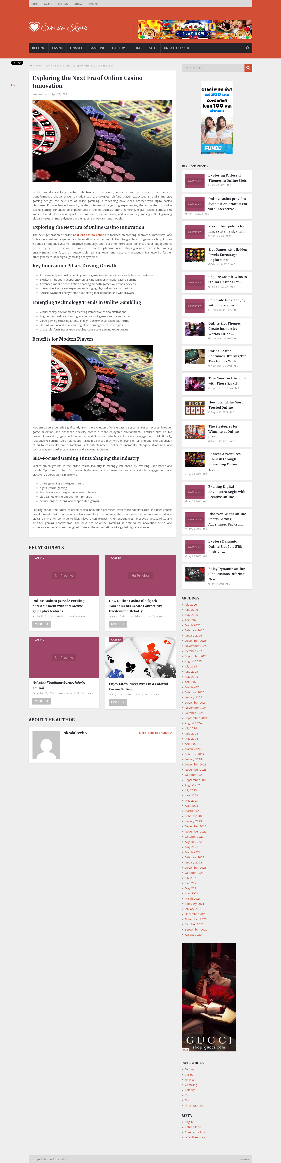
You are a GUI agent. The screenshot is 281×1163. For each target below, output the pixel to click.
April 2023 (191, 805)
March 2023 (193, 811)
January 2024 (193, 759)
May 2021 (191, 888)
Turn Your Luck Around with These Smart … (227, 380)
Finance (76, 48)
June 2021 (191, 883)
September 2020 (196, 929)
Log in (189, 1122)
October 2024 (194, 713)
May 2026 (191, 615)
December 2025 (195, 640)
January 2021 (193, 909)
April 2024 (191, 744)
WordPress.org (195, 1137)
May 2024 (191, 738)
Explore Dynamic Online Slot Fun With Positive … (225, 546)
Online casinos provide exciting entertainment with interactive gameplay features (58, 606)
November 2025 (196, 646)
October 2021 (194, 873)
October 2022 (194, 836)
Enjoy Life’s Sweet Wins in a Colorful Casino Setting (138, 686)
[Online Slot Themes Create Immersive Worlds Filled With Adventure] (196, 335)
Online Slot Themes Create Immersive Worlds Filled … (224, 329)
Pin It (14, 85)
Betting (63, 4)
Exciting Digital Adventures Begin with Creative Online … (226, 492)
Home (35, 4)
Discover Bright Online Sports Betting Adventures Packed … (227, 519)
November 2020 (196, 919)
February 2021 (194, 903)
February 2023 (194, 816)
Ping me (93, 4)
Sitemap (78, 4)
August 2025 (193, 661)
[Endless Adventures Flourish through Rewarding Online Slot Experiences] (196, 465)
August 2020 (193, 934)
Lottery (119, 48)
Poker (137, 48)
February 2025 (194, 692)
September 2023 (196, 780)
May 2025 (191, 677)
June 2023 (191, 795)
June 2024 (191, 733)
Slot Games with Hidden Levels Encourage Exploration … (227, 255)
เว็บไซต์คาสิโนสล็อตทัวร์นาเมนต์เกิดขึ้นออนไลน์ (58, 685)
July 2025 (191, 666)
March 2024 (193, 749)
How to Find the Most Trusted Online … (225, 404)
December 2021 (195, 867)
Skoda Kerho (59, 1159)
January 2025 (193, 697)
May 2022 (191, 847)
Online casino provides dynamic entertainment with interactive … (227, 204)
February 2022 (194, 857)
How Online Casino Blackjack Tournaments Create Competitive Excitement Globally (136, 606)
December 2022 (195, 826)
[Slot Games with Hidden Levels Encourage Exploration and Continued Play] (196, 261)
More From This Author (154, 733)
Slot (153, 48)
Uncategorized (176, 48)
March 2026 (193, 625)
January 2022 (193, 862)
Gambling (97, 48)
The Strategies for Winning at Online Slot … (223, 431)
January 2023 (193, 821)
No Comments (77, 616)
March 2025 (193, 687)
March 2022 (193, 852)
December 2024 (195, 702)
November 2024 (196, 707)
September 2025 (196, 656)
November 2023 (196, 769)
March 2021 (193, 898)
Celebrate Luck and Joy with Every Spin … (226, 302)
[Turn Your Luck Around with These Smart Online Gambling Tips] (196, 390)
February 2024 (194, 754)
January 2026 (193, 635)
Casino (48, 4)
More (39, 624)
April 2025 (191, 682)
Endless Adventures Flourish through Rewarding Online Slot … (224, 461)
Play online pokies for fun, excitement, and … (226, 228)
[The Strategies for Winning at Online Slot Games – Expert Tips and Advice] (196, 438)
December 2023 (195, 764)
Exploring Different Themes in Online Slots (227, 177)
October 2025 (194, 651)
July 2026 (191, 604)
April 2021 (191, 893)
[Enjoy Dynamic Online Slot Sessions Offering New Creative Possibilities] (196, 580)
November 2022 (196, 831)
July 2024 (191, 728)
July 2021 (191, 878)
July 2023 (191, 790)
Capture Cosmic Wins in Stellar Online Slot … (227, 279)
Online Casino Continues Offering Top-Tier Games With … (228, 356)
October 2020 (194, 924)
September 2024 (196, 718)
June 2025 (191, 671)
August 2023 (193, 785)
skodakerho (39, 94)
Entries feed (193, 1127)
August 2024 (193, 723)
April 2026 (191, 620)
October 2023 (194, 775)
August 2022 (193, 842)
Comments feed (195, 1132)
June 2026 (191, 609)
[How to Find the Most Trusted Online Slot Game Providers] (196, 414)
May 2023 (191, 800)
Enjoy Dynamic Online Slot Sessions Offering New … (226, 574)
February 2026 (194, 630)
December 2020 (195, 914)
